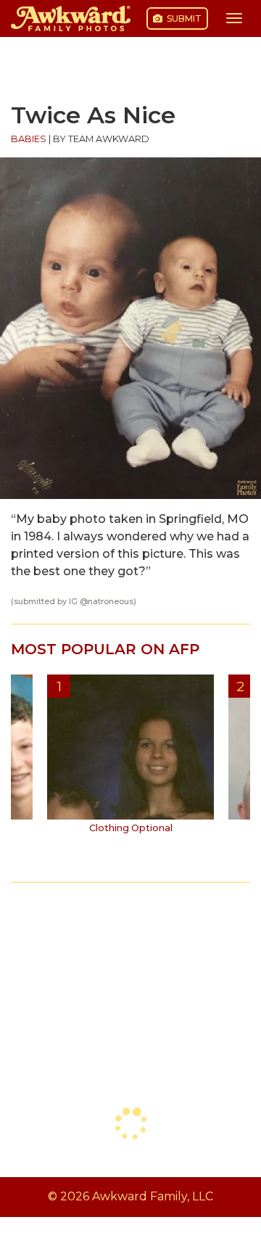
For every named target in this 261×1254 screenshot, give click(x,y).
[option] (130, 759)
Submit (183, 18)
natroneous (110, 601)
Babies (28, 138)
